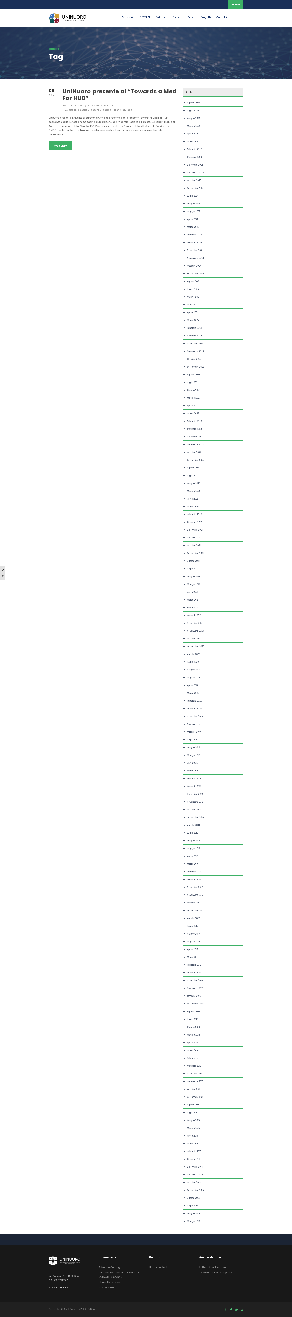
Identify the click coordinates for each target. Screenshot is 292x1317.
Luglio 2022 (193, 475)
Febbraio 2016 (194, 1058)
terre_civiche (123, 110)
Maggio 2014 (193, 1221)
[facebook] (226, 1309)
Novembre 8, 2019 (72, 105)
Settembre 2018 (195, 817)
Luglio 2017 (192, 926)
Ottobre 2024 (194, 265)
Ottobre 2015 (194, 1089)
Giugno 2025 (193, 203)
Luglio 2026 (193, 110)
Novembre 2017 (195, 894)
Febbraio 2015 (194, 1151)
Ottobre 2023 (194, 359)
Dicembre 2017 (195, 887)
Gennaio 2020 (194, 708)
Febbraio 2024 (194, 327)
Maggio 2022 (193, 491)
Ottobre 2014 (194, 1182)
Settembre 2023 (195, 366)
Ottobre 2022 (194, 452)
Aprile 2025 (192, 219)
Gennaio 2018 (194, 879)
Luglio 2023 (193, 382)
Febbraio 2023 (194, 421)
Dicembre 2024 (195, 250)
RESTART (145, 17)
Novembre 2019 (195, 724)
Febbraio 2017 (194, 964)
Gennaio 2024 (194, 335)
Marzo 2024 (193, 320)
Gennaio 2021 (194, 615)
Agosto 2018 (193, 825)
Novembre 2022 (195, 444)
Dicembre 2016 (195, 980)
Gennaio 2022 (194, 522)
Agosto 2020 (193, 654)
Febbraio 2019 (194, 778)
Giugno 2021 (193, 576)
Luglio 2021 (192, 568)
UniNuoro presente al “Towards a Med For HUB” (119, 94)
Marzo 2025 (193, 226)
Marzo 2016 (193, 1050)
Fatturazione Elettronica (213, 1267)
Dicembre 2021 (195, 529)
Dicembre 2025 (195, 164)
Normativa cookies (110, 1282)
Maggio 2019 (193, 755)
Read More (60, 145)
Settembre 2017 (195, 910)
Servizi (191, 17)
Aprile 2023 (192, 405)
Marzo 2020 (193, 693)
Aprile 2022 (192, 498)
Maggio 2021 (193, 584)
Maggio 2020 (194, 677)
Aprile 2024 (193, 312)
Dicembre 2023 (195, 343)
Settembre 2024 (196, 273)
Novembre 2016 (195, 988)
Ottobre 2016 (194, 995)
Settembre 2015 (195, 1096)
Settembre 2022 (195, 459)
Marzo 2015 (192, 1143)
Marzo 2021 (192, 599)
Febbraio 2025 (194, 234)
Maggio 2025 (193, 211)
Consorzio (128, 17)
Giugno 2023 (193, 390)
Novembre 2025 (195, 172)
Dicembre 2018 (195, 794)
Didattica (161, 17)
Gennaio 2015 (194, 1159)
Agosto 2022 (193, 467)
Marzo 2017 (193, 957)
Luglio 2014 (192, 1205)
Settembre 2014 (195, 1190)
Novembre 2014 (195, 1174)
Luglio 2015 (192, 1112)
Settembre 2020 (195, 646)
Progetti (206, 17)
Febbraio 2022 (194, 514)
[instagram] (242, 1309)
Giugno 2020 (193, 669)
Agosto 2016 (193, 1011)
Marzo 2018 (193, 863)
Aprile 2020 (193, 685)
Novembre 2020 (195, 630)
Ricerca (177, 17)
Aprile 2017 (192, 949)
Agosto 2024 (193, 281)
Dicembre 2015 (195, 1073)
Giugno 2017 (193, 933)
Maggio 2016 (193, 1034)
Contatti (221, 17)
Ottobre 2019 (194, 731)
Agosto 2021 (193, 560)
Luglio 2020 (193, 661)
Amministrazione (102, 105)
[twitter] (231, 1309)
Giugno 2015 (193, 1120)
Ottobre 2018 (194, 809)
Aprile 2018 (192, 856)
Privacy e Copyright (110, 1267)
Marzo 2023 (193, 413)
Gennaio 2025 (194, 242)
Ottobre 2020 (194, 638)
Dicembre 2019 (195, 716)
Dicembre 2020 (195, 623)
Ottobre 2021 (194, 545)
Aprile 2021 (192, 592)
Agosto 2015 (193, 1104)
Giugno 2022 (193, 483)
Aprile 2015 (192, 1135)
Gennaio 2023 (194, 428)
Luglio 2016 (192, 1019)
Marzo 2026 (193, 141)
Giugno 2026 (193, 118)
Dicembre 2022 (195, 436)
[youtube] (236, 1309)
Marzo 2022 (193, 506)
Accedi (235, 4)
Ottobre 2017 (194, 902)
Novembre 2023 (195, 351)
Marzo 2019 (193, 770)
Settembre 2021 (195, 553)
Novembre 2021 (195, 537)
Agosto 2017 (193, 918)
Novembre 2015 (195, 1081)
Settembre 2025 (195, 188)
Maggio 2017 (193, 941)
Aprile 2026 (193, 133)
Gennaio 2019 (194, 786)
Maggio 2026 (194, 125)
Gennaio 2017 (194, 972)
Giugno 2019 (193, 747)
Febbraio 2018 (194, 871)
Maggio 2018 (193, 848)
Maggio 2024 (194, 304)
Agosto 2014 (193, 1197)
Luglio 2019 (192, 739)
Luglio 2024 (193, 289)
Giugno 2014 (193, 1213)
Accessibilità (106, 1287)
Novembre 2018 (195, 801)
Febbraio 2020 (194, 700)
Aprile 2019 (192, 762)
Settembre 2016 (195, 1003)
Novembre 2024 (195, 258)
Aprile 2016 (192, 1042)
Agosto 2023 (193, 374)
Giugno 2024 (194, 296)
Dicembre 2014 (195, 1166)
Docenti (83, 110)
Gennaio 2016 (194, 1065)
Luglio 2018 (192, 832)
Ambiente (70, 110)
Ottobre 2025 (194, 180)
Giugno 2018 (193, 840)
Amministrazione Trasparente (217, 1272)
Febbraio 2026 (194, 149)
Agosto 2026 (193, 102)
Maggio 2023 (193, 397)
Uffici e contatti (158, 1267)
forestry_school (101, 110)
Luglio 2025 (193, 195)
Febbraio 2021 (194, 607)
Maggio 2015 (193, 1128)
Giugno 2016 (193, 1027)
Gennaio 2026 (194, 157)
